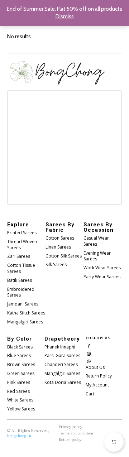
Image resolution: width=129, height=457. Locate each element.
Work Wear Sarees (102, 268)
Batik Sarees (19, 280)
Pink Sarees (18, 382)
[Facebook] (89, 346)
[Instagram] (89, 353)
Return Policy (99, 376)
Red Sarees (18, 391)
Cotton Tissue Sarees (21, 268)
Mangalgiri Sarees (25, 322)
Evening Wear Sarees (97, 256)
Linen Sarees (58, 247)
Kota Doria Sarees (62, 382)
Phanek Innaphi (59, 347)
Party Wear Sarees (101, 277)
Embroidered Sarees (20, 292)
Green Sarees (20, 373)
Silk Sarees (56, 264)
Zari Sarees (18, 256)
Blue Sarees (19, 355)
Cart (90, 394)
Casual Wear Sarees (96, 241)
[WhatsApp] (89, 361)
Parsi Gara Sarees (62, 355)
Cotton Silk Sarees (64, 256)
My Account (97, 385)
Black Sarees (20, 347)
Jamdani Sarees (22, 304)
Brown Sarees (21, 364)
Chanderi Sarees (61, 364)
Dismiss (65, 16)
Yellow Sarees (21, 409)
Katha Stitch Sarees (26, 313)
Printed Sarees (22, 233)
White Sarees (20, 400)
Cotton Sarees (60, 238)
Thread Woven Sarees (22, 245)
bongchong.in (19, 435)
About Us (95, 367)
